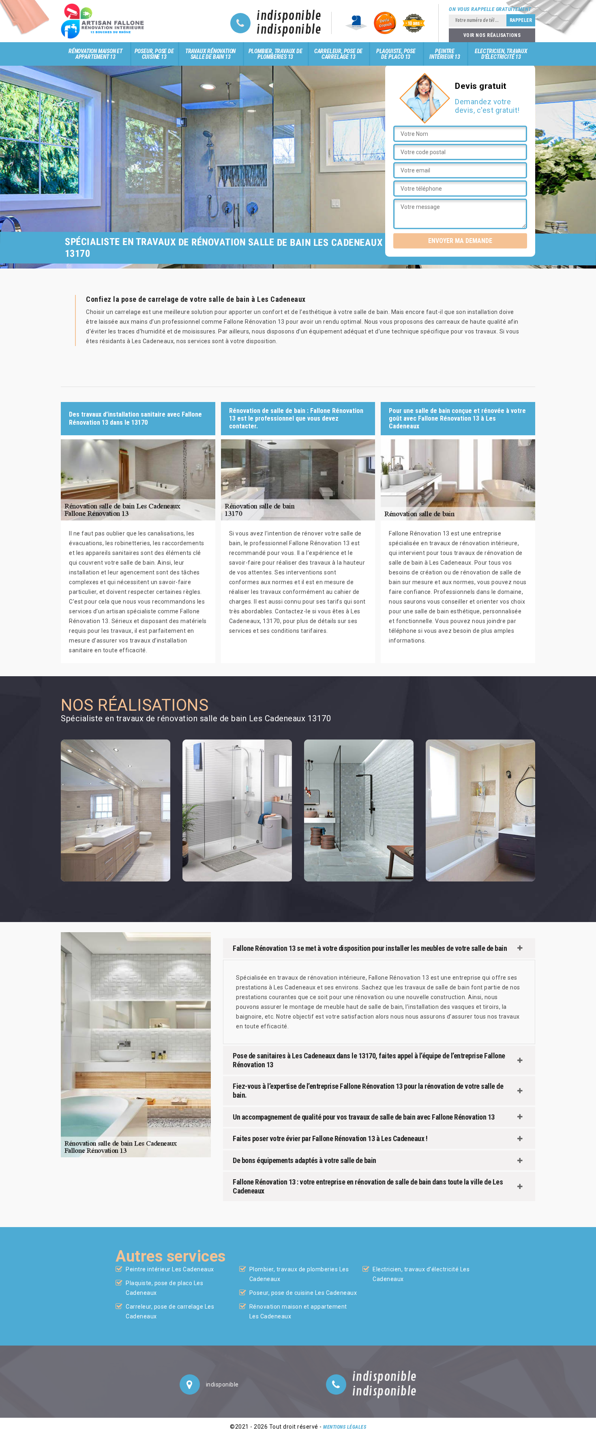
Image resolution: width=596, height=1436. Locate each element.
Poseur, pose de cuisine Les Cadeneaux (303, 1293)
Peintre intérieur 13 (444, 54)
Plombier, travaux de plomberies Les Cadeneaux (299, 1274)
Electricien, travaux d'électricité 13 (501, 54)
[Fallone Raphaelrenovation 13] (104, 21)
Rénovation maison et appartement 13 (95, 54)
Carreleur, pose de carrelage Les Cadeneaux (170, 1311)
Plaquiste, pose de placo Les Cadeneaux (164, 1288)
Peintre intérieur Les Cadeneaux (170, 1269)
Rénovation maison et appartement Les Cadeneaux (298, 1311)
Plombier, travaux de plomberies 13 (275, 54)
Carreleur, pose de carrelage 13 (338, 54)
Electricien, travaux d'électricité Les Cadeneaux (421, 1274)
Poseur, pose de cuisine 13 (154, 54)
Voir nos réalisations (492, 35)
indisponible (289, 16)
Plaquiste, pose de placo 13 (396, 54)
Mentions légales (344, 1427)
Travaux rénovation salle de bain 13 (210, 54)
